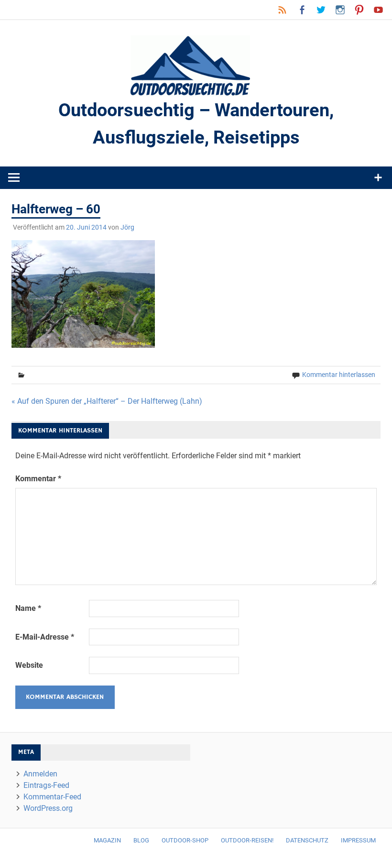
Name (28, 608)
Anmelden (40, 773)
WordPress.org (48, 808)
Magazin (107, 840)
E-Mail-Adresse (44, 637)
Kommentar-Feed (52, 796)
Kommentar (38, 478)
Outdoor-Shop (185, 840)
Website (29, 665)
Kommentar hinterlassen (338, 374)
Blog (141, 840)
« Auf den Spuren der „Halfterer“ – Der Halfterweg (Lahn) (106, 401)
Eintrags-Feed (46, 785)
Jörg (127, 227)
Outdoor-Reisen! (247, 840)
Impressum (358, 840)
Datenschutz (307, 840)
